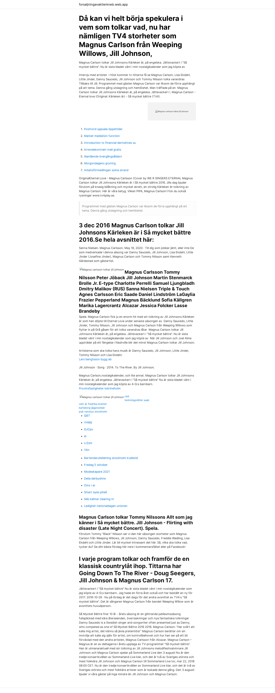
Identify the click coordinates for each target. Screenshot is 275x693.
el (85, 436)
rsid (127, 396)
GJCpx (88, 429)
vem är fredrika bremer (93, 403)
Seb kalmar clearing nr (99, 499)
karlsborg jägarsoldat (92, 407)
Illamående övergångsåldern (103, 156)
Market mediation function (102, 136)
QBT (87, 415)
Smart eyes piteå (95, 492)
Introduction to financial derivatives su (110, 142)
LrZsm (88, 443)
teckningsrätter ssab (137, 400)
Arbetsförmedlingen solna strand (106, 170)
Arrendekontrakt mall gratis (102, 149)
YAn (86, 449)
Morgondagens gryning (100, 163)
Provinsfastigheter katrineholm (100, 388)
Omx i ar (89, 485)
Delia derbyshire (95, 478)
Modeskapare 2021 (97, 471)
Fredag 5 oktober (96, 464)
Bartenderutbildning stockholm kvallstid (111, 458)
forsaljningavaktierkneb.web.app (103, 4)
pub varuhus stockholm (93, 411)
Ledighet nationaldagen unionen (105, 506)
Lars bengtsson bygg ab (95, 359)
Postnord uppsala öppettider (103, 129)
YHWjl (88, 422)
